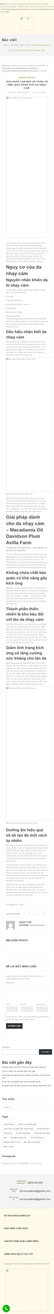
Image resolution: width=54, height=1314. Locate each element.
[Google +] (38, 914)
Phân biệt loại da (37, 1138)
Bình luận (10, 983)
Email (24, 1004)
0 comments (11, 905)
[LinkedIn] (43, 914)
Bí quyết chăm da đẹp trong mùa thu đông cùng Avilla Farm (26, 1086)
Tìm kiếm (6, 1047)
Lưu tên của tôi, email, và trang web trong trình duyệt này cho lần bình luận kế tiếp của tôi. (27, 1018)
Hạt (5, 1138)
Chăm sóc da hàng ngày (27, 1124)
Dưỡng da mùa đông (42, 1133)
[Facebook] (24, 914)
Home (5, 45)
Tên (8, 1004)
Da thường (8, 1133)
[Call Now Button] (6, 1308)
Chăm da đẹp (9, 1124)
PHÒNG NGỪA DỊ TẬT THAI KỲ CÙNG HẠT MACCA (24, 1067)
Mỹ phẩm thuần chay (20, 45)
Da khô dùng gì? (43, 1129)
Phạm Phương (37, 925)
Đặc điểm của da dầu (32, 1142)
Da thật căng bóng (23, 1133)
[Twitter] (29, 914)
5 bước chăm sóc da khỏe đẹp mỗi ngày (18, 1071)
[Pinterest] (34, 914)
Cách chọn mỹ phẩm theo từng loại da (18, 1129)
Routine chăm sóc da (12, 1142)
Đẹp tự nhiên (9, 1147)
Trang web (40, 1004)
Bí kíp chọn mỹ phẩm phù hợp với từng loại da (21, 1082)
